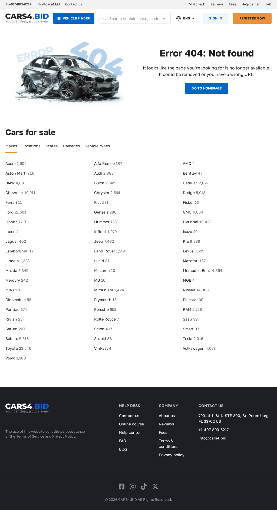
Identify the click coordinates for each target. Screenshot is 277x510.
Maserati (194, 260)
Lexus (193, 251)
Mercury (16, 280)
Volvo (15, 358)
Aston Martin (19, 173)
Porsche (105, 309)
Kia (191, 241)
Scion (103, 328)
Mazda (16, 270)
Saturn (15, 328)
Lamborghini (19, 251)
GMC (193, 212)
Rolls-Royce (106, 319)
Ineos (12, 231)
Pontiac (16, 309)
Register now (252, 18)
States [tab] (52, 146)
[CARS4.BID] (27, 415)
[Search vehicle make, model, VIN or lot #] (104, 18)
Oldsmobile (18, 299)
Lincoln (17, 260)
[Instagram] (133, 486)
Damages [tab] (71, 146)
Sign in (215, 18)
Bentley (192, 173)
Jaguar (15, 241)
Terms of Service (30, 436)
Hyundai (197, 221)
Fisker (191, 202)
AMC (189, 163)
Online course (131, 424)
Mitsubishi (109, 290)
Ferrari (13, 202)
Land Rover (110, 251)
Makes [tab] (11, 146)
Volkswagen (199, 348)
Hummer (105, 221)
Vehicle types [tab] (97, 146)
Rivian (13, 319)
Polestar (193, 299)
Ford (15, 212)
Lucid (101, 260)
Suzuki (103, 338)
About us (167, 415)
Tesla (193, 338)
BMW (15, 183)
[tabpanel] (138, 263)
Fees (232, 4)
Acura (16, 163)
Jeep (104, 241)
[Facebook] (121, 486)
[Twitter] (155, 486)
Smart (191, 328)
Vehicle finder (76, 18)
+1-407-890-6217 (214, 429)
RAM (192, 309)
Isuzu (190, 231)
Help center (251, 4)
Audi (104, 173)
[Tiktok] (144, 486)
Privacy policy (171, 454)
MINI (13, 290)
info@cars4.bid (48, 4)
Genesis (105, 212)
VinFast (102, 348)
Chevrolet (20, 192)
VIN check (197, 4)
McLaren (104, 270)
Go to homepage (207, 88)
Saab (190, 319)
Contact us (73, 4)
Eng (186, 18)
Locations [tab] (31, 146)
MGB (189, 280)
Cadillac (196, 183)
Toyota (18, 348)
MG (99, 280)
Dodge (194, 192)
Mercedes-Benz (202, 270)
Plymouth (105, 299)
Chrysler (107, 192)
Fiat (101, 202)
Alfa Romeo (108, 163)
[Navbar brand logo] (27, 18)
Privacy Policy (63, 436)
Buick (104, 183)
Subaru (17, 338)
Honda (17, 221)
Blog (123, 449)
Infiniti (105, 231)
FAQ (268, 4)
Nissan (196, 290)
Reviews (216, 4)
